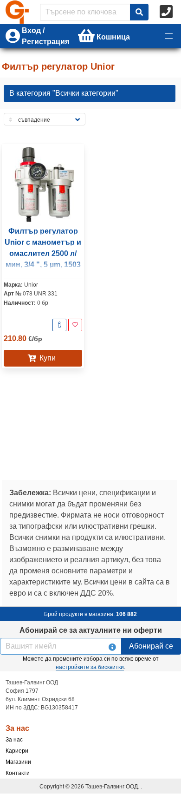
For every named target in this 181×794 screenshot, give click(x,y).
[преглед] (59, 325)
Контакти (18, 773)
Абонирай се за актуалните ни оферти (90, 630)
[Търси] (139, 12)
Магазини (18, 762)
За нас (14, 739)
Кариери (17, 751)
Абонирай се (151, 646)
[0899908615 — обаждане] (167, 12)
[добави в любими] (75, 325)
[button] (169, 36)
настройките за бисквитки (90, 667)
